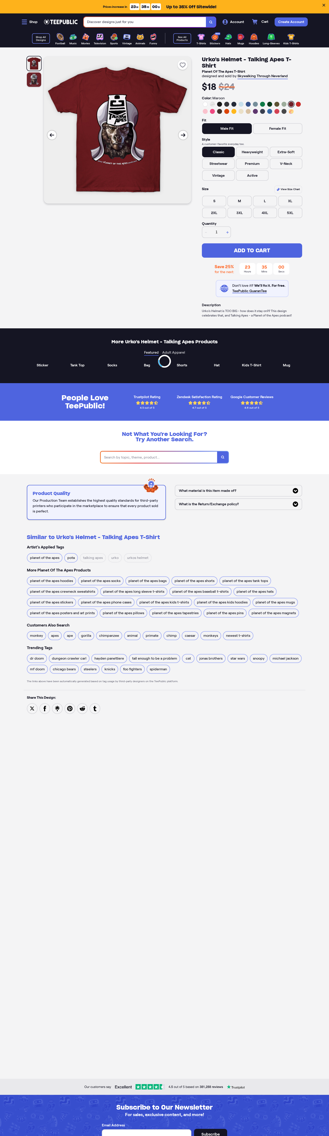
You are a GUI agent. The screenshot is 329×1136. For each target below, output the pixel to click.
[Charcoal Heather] (226, 104)
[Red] (298, 104)
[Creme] (241, 111)
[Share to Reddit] (82, 708)
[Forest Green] (269, 104)
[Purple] (255, 111)
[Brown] (219, 111)
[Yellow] (233, 111)
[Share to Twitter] (32, 708)
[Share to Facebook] (44, 708)
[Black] (219, 104)
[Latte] (248, 111)
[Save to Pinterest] (69, 708)
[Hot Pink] (212, 111)
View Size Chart (290, 189)
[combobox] (145, 22)
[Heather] (212, 104)
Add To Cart (252, 250)
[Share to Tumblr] (95, 708)
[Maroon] (291, 104)
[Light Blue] (241, 104)
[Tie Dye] (291, 111)
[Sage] (284, 104)
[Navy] (233, 104)
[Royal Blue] (248, 104)
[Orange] (226, 111)
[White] (205, 104)
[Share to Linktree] (57, 708)
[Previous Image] (52, 135)
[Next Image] (183, 135)
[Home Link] (60, 22)
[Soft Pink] (205, 111)
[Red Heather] (276, 111)
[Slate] (255, 104)
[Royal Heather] (269, 111)
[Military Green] (276, 104)
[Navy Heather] (262, 111)
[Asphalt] (284, 111)
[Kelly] (262, 104)
